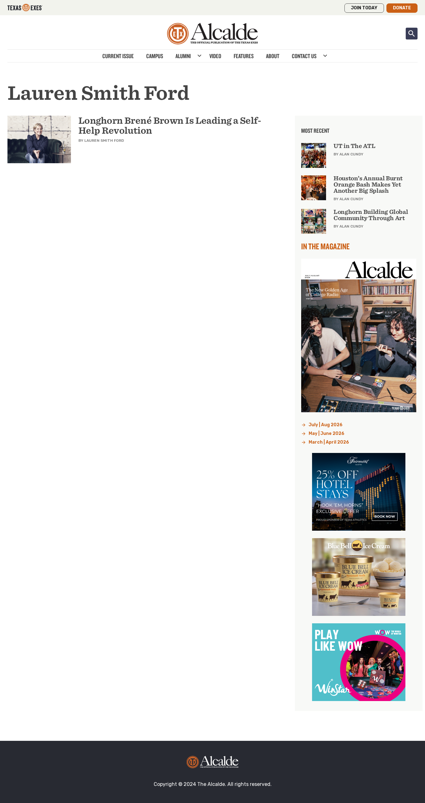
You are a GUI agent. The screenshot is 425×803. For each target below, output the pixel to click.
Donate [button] (402, 8)
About (272, 56)
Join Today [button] (364, 8)
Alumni (183, 56)
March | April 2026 (329, 442)
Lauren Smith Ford (104, 140)
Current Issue (118, 56)
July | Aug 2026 (326, 424)
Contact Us (304, 56)
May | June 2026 (326, 433)
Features (244, 56)
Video (215, 56)
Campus (154, 56)
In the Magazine (325, 246)
